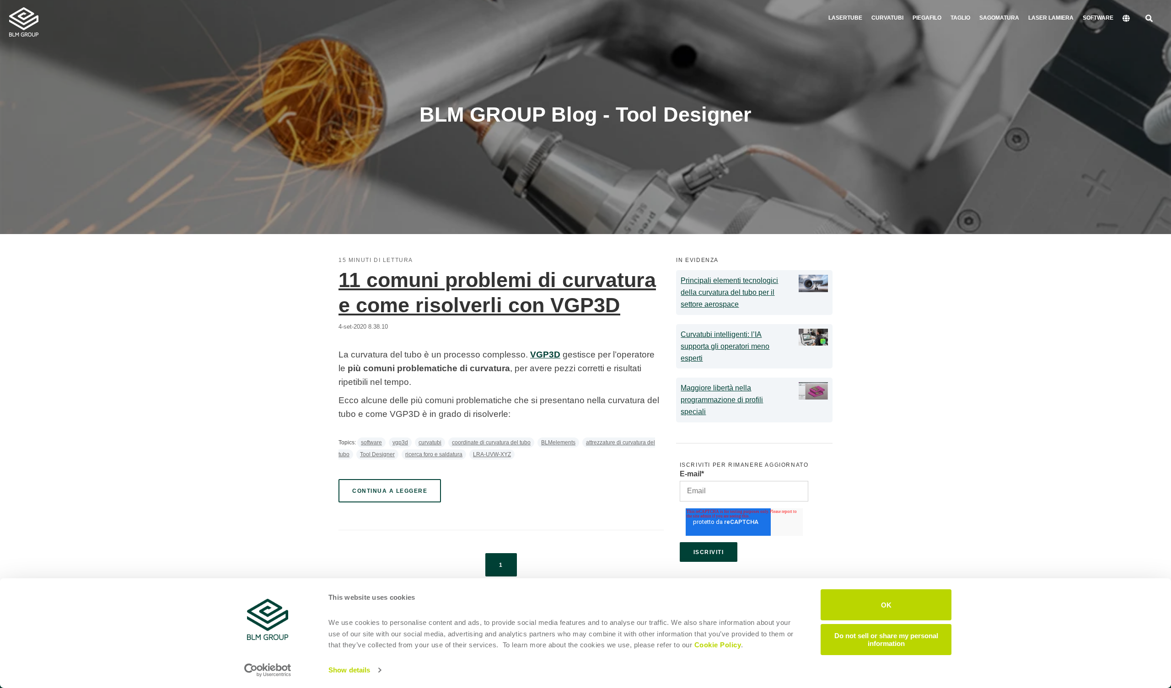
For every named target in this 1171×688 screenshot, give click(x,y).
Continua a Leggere (389, 491)
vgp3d (400, 442)
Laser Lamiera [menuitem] (1051, 18)
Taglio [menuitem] (960, 18)
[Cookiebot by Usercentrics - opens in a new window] (268, 670)
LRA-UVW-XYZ (492, 454)
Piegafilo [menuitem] (927, 18)
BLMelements (558, 442)
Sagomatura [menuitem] (999, 18)
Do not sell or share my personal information (886, 639)
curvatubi (430, 442)
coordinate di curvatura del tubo (491, 442)
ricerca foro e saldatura (433, 454)
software (371, 442)
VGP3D (545, 354)
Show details (349, 670)
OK (886, 604)
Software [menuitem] (1098, 18)
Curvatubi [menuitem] (887, 18)
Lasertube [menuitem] (845, 18)
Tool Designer (377, 454)
